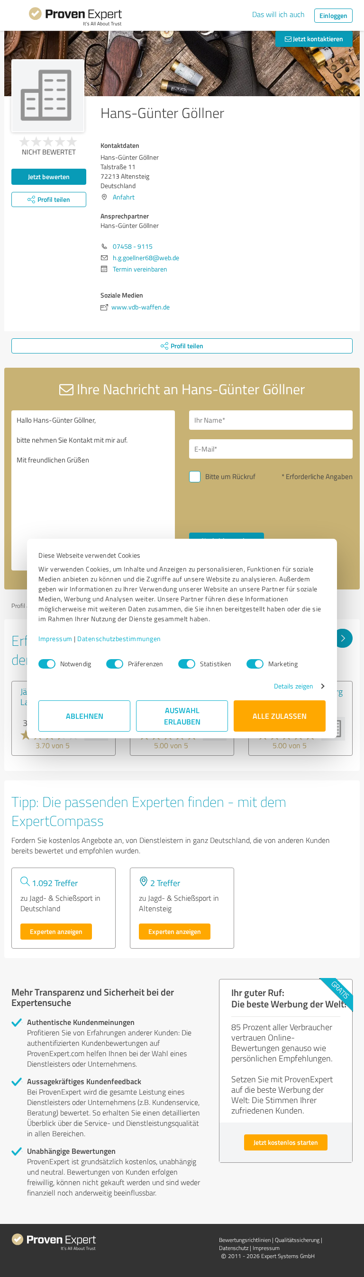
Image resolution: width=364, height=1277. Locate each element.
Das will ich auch (278, 14)
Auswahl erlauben (182, 716)
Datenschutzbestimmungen (119, 638)
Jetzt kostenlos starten (286, 1142)
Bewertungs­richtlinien (245, 1240)
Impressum (55, 638)
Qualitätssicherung (297, 1240)
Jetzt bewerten (49, 176)
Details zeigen (293, 685)
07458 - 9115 (133, 246)
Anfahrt (124, 196)
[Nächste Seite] (342, 638)
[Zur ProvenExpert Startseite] (75, 18)
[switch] (114, 664)
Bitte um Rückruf (230, 476)
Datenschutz (233, 1248)
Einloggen (333, 15)
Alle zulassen (280, 715)
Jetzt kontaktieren (317, 38)
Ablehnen (84, 715)
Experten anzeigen (56, 931)
